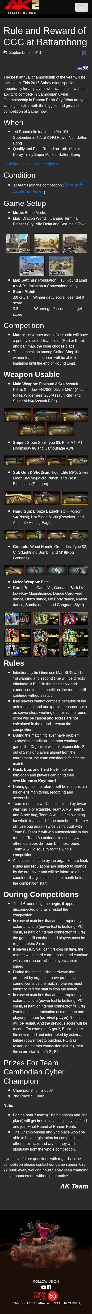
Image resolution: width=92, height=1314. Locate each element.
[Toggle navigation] (81, 7)
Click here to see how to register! (31, 164)
